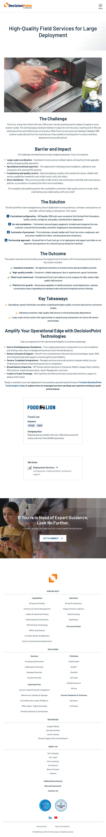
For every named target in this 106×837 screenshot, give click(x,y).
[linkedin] (50, 817)
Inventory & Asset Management (37, 609)
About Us (53, 746)
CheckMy (74, 672)
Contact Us (53, 791)
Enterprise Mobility (37, 603)
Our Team (53, 757)
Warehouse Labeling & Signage (34, 695)
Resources (53, 719)
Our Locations (53, 761)
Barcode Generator (53, 786)
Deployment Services (34, 667)
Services (34, 656)
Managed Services (34, 672)
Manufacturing (73, 614)
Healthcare (73, 619)
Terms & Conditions (62, 826)
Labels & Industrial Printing (37, 614)
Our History (53, 765)
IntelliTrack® (74, 661)
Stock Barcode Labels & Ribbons (34, 700)
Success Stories (73, 626)
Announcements (53, 730)
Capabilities (37, 598)
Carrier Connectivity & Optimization (37, 641)
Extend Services (34, 677)
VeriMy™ (74, 667)
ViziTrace (74, 677)
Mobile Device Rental (53, 781)
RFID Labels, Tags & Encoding (34, 706)
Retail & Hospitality (73, 603)
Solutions (53, 649)
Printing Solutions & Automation (34, 711)
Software (74, 706)
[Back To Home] (18, 6)
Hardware (74, 700)
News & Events (53, 769)
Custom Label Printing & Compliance (34, 690)
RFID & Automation (37, 630)
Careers (53, 773)
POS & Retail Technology (37, 625)
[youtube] (55, 817)
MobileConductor (74, 683)
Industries (73, 598)
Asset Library (53, 734)
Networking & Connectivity (37, 619)
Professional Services (34, 661)
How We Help (53, 591)
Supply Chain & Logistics (73, 609)
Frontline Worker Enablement (37, 636)
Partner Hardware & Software (74, 695)
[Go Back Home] (53, 578)
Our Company (53, 753)
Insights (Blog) (53, 726)
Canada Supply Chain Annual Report (53, 738)
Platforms (74, 656)
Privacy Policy (42, 826)
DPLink (74, 688)
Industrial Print (34, 684)
